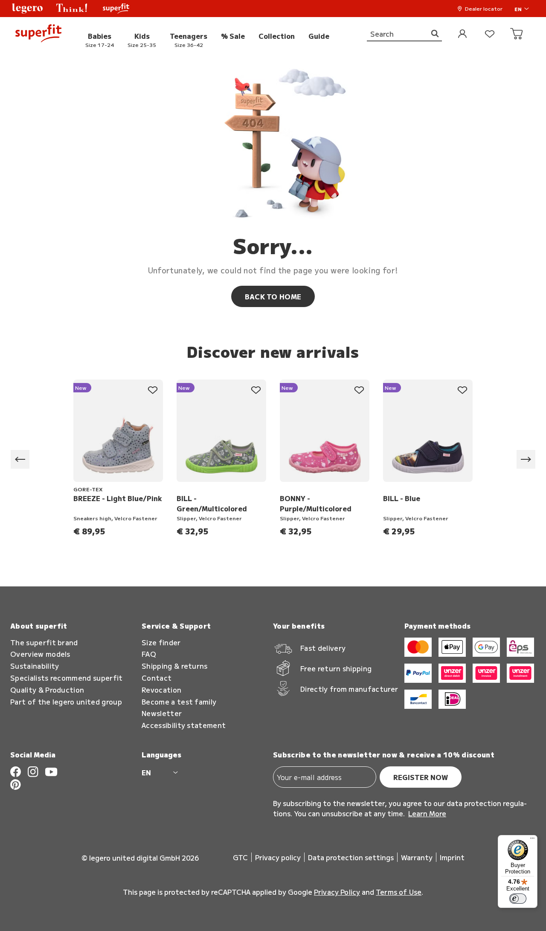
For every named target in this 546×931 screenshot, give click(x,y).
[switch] (517, 898)
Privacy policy (278, 857)
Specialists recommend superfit (66, 677)
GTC (240, 857)
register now (420, 777)
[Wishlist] (489, 34)
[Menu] (532, 840)
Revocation (161, 689)
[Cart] (517, 34)
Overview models (40, 654)
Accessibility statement (184, 725)
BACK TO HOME (273, 296)
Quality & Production (47, 689)
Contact (156, 677)
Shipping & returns (175, 665)
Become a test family (179, 701)
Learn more (427, 813)
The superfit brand (44, 642)
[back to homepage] (38, 34)
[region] (273, 459)
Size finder (161, 642)
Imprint (452, 857)
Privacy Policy (337, 892)
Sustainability (34, 665)
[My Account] (462, 34)
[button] (27, 8)
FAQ (149, 654)
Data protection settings (351, 857)
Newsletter (162, 713)
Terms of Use (398, 892)
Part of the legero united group (66, 701)
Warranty (417, 857)
